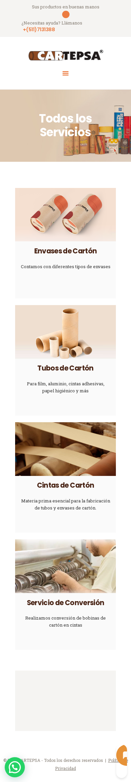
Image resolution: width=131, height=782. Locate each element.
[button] (15, 767)
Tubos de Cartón (65, 368)
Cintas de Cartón (65, 485)
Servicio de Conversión (65, 602)
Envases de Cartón (65, 251)
